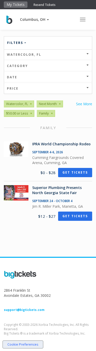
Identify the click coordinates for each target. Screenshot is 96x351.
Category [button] (17, 66)
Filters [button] (15, 43)
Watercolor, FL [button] (24, 54)
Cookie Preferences (22, 344)
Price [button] (12, 88)
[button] (34, 19)
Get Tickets (75, 172)
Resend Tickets (45, 5)
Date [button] (12, 77)
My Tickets (16, 4)
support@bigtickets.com (24, 310)
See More (84, 103)
